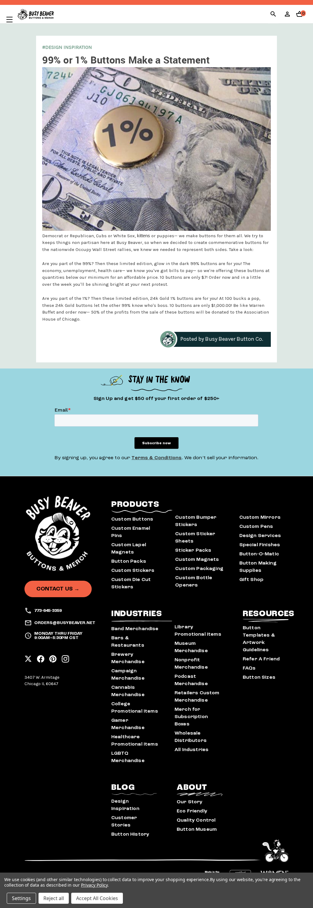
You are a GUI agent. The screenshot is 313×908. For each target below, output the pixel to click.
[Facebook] (40, 657)
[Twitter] (28, 657)
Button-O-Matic (259, 554)
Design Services (260, 535)
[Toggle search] (273, 15)
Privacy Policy (94, 885)
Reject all (53, 898)
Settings (21, 898)
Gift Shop (251, 579)
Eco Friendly (192, 811)
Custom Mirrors (260, 517)
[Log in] (287, 16)
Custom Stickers (132, 570)
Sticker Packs (193, 550)
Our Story (189, 801)
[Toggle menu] (6, 19)
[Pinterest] (53, 657)
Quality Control (196, 820)
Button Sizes (259, 677)
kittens (143, 235)
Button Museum (197, 829)
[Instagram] (65, 657)
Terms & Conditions (156, 457)
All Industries (191, 749)
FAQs (249, 668)
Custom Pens (256, 526)
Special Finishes (259, 544)
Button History (130, 834)
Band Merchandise (135, 628)
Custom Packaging (199, 568)
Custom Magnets (197, 559)
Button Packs (128, 561)
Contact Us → (57, 589)
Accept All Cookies (97, 898)
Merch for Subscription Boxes (191, 716)
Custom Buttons (132, 519)
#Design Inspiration (67, 47)
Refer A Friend (261, 659)
